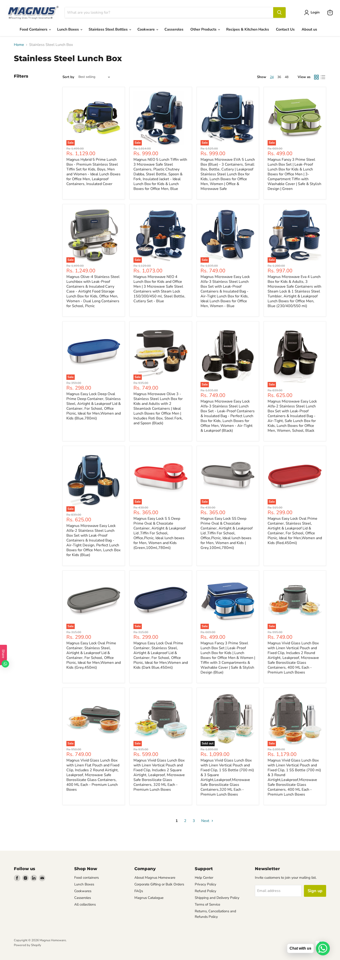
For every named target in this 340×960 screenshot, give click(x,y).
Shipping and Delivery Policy (217, 897)
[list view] (323, 77)
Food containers (86, 877)
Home (19, 45)
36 (279, 77)
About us (309, 29)
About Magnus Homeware (154, 877)
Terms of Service (207, 904)
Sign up (315, 891)
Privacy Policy (205, 884)
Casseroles (173, 29)
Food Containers (34, 29)
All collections (85, 904)
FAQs (138, 891)
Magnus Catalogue (149, 897)
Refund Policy (205, 891)
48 (286, 77)
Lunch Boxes (68, 29)
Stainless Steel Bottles (109, 29)
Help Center (204, 877)
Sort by (68, 77)
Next (205, 820)
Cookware (146, 29)
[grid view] (316, 77)
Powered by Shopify (27, 945)
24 (272, 77)
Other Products (203, 29)
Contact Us (285, 29)
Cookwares (82, 891)
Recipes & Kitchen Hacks (247, 29)
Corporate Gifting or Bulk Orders (159, 884)
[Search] (279, 12)
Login (315, 12)
